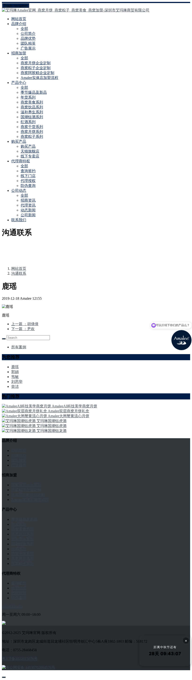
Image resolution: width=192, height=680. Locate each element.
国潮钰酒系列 (32, 117)
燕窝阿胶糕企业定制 (37, 73)
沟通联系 (18, 273)
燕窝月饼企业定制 (36, 63)
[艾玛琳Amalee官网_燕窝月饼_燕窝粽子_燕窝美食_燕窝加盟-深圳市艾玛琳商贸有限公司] (96, 10)
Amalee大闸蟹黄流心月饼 (68, 416)
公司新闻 (28, 215)
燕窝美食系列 (32, 102)
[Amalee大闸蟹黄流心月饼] (25, 416)
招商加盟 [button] (18, 53)
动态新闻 (28, 210)
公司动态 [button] (18, 190)
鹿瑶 (15, 367)
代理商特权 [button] (20, 161)
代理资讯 (28, 205)
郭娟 (15, 372)
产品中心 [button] (18, 83)
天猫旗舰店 (30, 151)
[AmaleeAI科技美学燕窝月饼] (27, 406)
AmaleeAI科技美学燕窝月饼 (74, 406)
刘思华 (16, 382)
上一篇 (24, 324)
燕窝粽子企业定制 (36, 68)
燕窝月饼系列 (32, 132)
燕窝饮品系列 (32, 107)
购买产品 (28, 146)
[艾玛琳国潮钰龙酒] (19, 431)
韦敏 (15, 377)
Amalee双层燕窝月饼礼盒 (68, 411)
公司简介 (28, 34)
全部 (24, 29)
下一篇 (23, 329)
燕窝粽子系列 (32, 137)
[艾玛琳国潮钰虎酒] (19, 421)
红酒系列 (28, 122)
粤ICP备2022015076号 (20, 659)
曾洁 (15, 386)
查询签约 (28, 171)
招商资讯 (28, 200)
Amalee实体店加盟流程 (39, 78)
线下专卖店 (30, 156)
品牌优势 (28, 38)
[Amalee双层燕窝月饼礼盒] (25, 411)
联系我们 (18, 220)
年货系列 (28, 97)
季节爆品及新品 (34, 92)
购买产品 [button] (18, 141)
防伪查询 (28, 186)
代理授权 (28, 181)
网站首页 (18, 19)
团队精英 (28, 43)
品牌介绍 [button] (18, 24)
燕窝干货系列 (32, 127)
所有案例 (18, 347)
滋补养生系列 (32, 112)
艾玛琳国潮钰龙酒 (51, 431)
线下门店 (28, 176)
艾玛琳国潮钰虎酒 (51, 421)
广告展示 (28, 48)
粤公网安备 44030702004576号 (30, 667)
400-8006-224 (12, 606)
